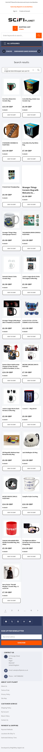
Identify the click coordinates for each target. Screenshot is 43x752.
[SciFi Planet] (21, 20)
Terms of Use (5, 690)
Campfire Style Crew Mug (30, 496)
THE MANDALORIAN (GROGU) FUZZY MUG (31, 233)
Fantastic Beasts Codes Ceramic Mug (9, 277)
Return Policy (5, 716)
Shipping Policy (6, 708)
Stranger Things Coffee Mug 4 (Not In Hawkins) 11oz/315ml (11, 321)
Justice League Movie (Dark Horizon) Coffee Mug (10, 409)
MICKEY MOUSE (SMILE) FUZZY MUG (9, 497)
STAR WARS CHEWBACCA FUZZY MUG (10, 144)
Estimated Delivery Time (9, 738)
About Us (4, 686)
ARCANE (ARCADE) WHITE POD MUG (30, 365)
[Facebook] (6, 621)
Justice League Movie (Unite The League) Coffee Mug (31, 277)
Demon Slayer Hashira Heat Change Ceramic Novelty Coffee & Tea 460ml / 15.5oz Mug (10, 366)
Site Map (4, 698)
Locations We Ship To (8, 734)
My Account (5, 712)
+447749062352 (18, 676)
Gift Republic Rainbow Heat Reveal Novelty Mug (10, 453)
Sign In (15, 11)
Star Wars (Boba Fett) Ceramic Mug (9, 100)
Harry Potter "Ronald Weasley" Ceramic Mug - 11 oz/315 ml (10, 586)
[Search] (39, 35)
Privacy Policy (5, 694)
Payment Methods (7, 729)
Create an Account (24, 11)
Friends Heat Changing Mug (10, 187)
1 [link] (5, 610)
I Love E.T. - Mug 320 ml (29, 408)
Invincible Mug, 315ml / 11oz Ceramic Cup (31, 100)
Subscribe (21, 643)
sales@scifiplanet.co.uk (20, 670)
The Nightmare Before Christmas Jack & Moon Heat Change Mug (31, 542)
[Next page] (37, 610)
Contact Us (4, 720)
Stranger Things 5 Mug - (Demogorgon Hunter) (9, 233)
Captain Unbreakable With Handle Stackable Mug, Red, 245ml (11, 542)
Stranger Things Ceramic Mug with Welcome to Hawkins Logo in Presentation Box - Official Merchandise (30, 190)
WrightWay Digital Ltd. (17, 748)
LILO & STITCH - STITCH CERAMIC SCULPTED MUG (30, 321)
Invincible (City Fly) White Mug (30, 144)
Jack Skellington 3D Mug (29, 452)
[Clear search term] (33, 70)
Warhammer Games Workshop (24, 51)
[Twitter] (12, 621)
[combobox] (21, 70)
